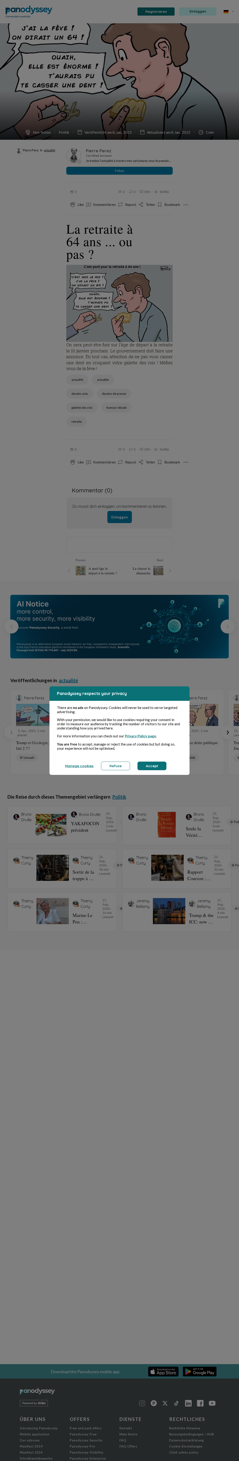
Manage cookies (79, 766)
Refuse (115, 766)
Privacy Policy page (140, 736)
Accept (152, 766)
